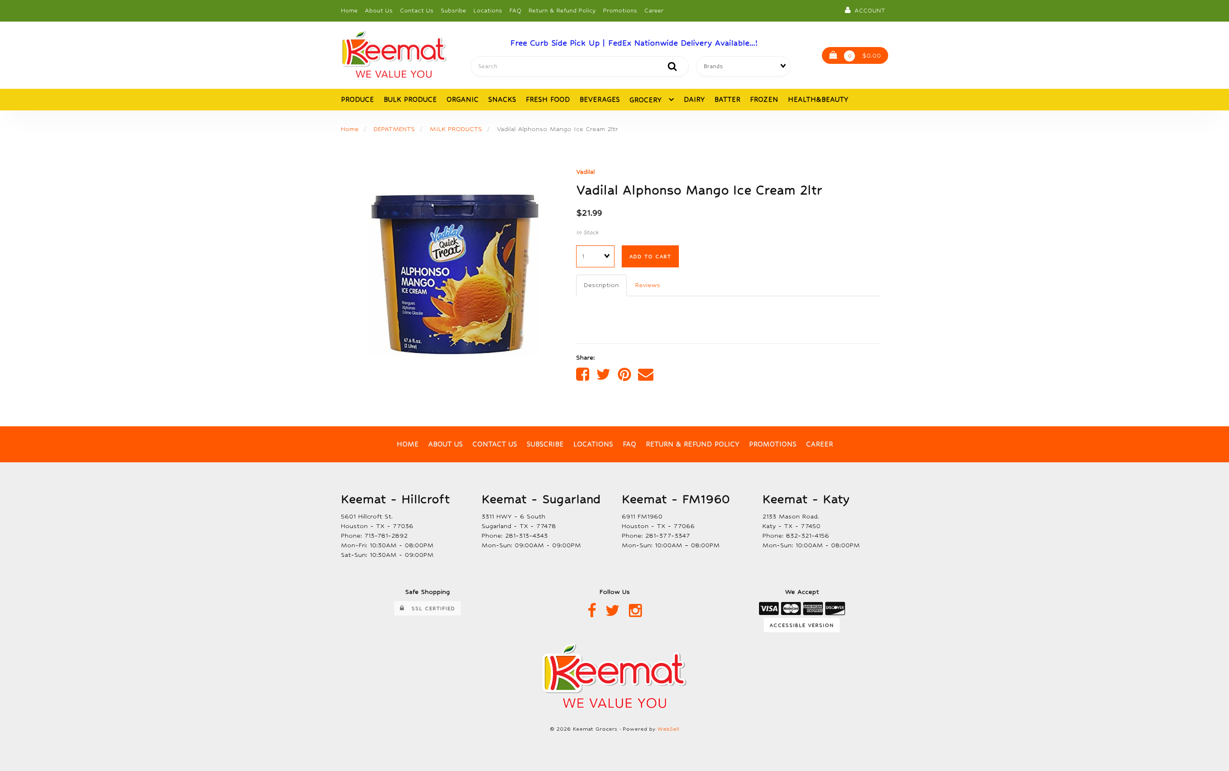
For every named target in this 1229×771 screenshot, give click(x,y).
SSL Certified (429, 608)
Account (868, 10)
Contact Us (417, 10)
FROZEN (764, 99)
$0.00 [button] (864, 55)
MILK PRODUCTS (456, 129)
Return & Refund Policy (562, 10)
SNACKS (502, 99)
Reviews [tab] (647, 285)
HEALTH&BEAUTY (818, 99)
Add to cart (650, 256)
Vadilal (585, 171)
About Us (379, 10)
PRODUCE (357, 99)
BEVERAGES (599, 99)
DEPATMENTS (394, 129)
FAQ (515, 10)
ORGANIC (462, 99)
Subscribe (545, 444)
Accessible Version (802, 625)
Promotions (620, 10)
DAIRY (694, 99)
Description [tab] (601, 285)
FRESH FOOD (548, 99)
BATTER (727, 99)
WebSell (668, 729)
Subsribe (453, 10)
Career (653, 10)
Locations (487, 10)
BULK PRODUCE (410, 99)
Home (349, 10)
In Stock (587, 232)
